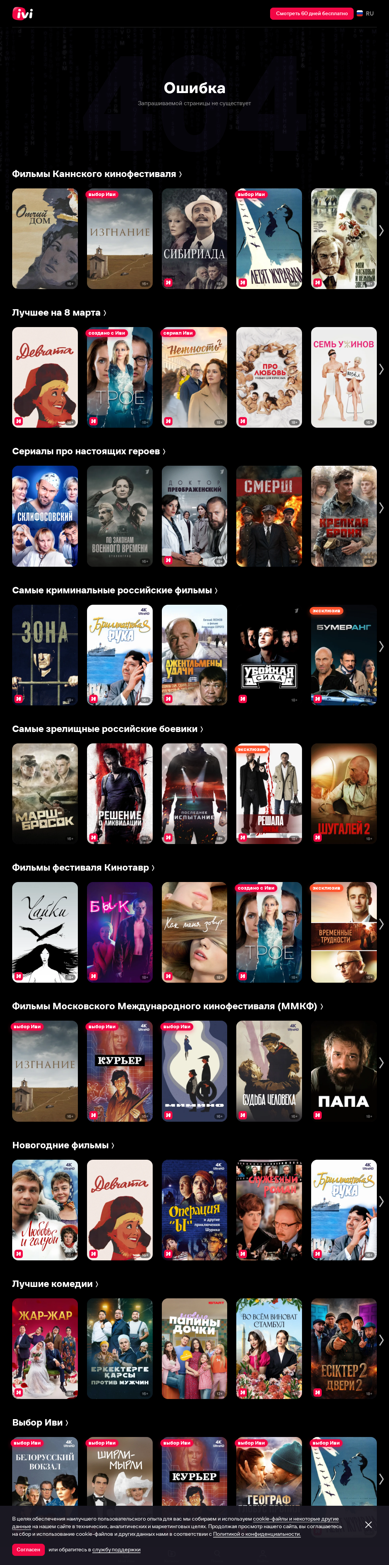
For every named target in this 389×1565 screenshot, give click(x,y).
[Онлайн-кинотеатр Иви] (24, 14)
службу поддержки (116, 1549)
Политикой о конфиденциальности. (257, 1534)
